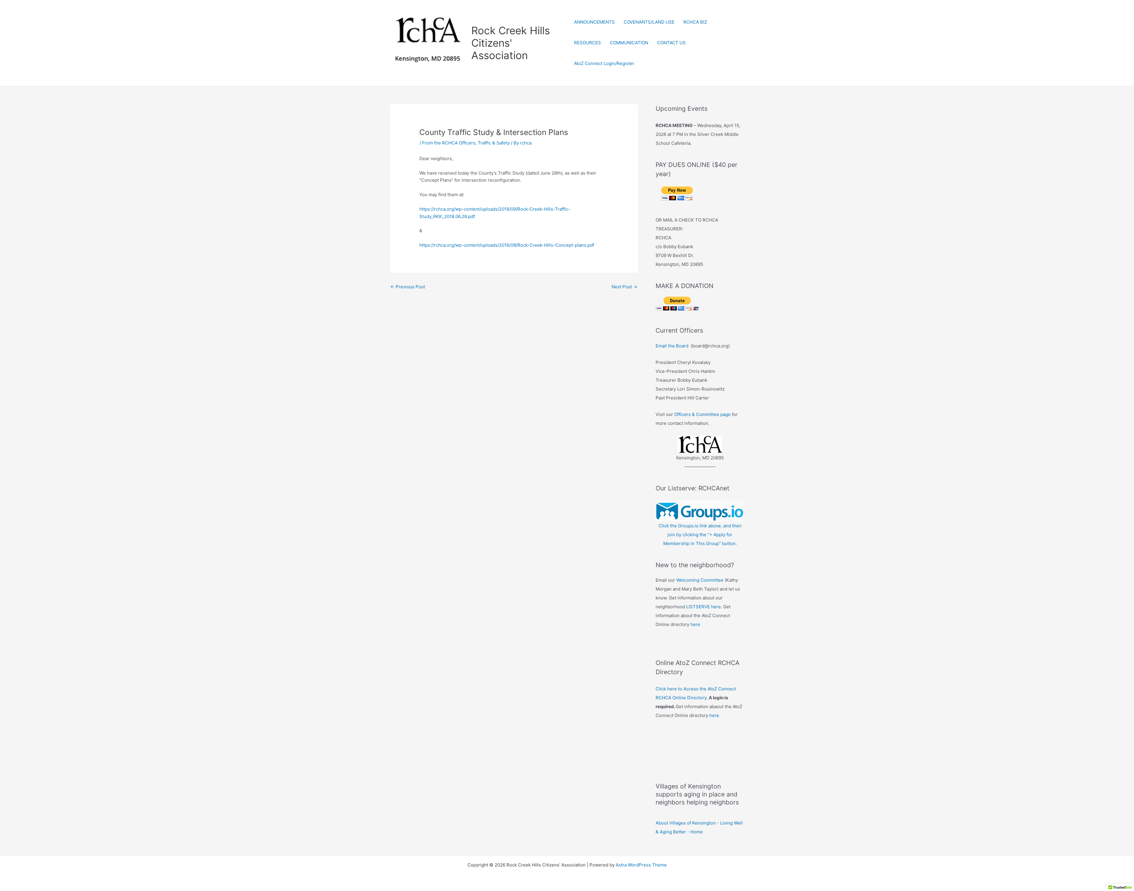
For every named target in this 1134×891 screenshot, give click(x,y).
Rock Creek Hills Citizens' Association (510, 42)
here (695, 624)
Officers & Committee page (702, 414)
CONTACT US (671, 42)
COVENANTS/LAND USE (649, 22)
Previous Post (407, 287)
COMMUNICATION (629, 42)
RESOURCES (587, 42)
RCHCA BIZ (695, 22)
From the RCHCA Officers (448, 143)
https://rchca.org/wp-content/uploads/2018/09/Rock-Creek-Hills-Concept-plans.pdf (506, 245)
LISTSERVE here (703, 606)
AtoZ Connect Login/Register (604, 63)
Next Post (624, 287)
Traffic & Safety (494, 143)
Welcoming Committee (700, 580)
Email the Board (672, 346)
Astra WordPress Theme (641, 865)
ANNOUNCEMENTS (594, 22)
